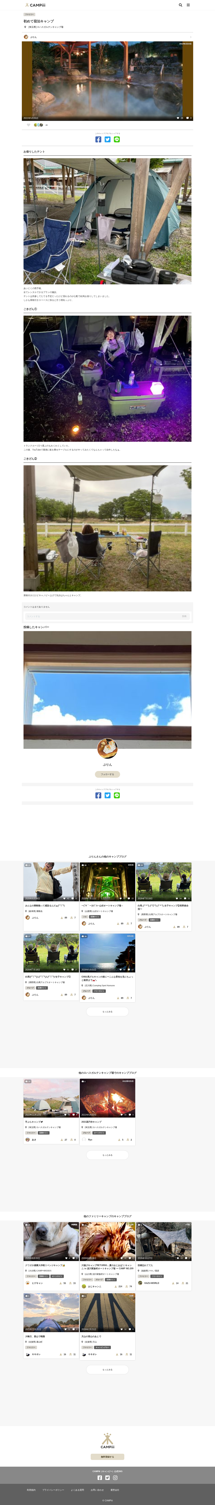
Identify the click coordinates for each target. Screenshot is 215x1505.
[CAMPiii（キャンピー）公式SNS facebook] (100, 1477)
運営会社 (115, 1490)
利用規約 (31, 1490)
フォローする (107, 774)
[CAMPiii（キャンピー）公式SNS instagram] (115, 1477)
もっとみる (107, 1011)
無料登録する (107, 1457)
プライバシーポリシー (53, 1490)
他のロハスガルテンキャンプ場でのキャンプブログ (108, 1072)
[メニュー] (188, 5)
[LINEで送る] (117, 139)
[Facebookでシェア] (98, 139)
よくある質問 (77, 1490)
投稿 (184, 616)
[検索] (180, 5)
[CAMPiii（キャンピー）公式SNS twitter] (107, 1477)
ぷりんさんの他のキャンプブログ (107, 856)
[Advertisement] (107, 828)
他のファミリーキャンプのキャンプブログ (108, 1216)
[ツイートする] (108, 139)
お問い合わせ (97, 1490)
